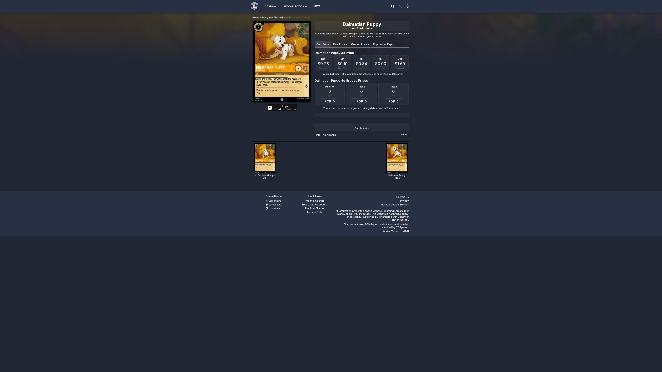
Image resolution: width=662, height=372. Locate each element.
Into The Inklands (278, 17)
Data (322, 44)
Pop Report (384, 44)
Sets (264, 17)
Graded (360, 44)
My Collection (294, 6)
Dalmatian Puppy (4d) (396, 176)
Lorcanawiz (275, 200)
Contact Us (402, 196)
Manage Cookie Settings (395, 204)
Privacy (404, 200)
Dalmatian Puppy (299, 17)
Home (256, 17)
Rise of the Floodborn (314, 204)
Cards (269, 6)
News (316, 6)
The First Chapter (315, 208)
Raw (340, 44)
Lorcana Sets (314, 212)
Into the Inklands (314, 200)
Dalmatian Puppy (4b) (266, 176)
